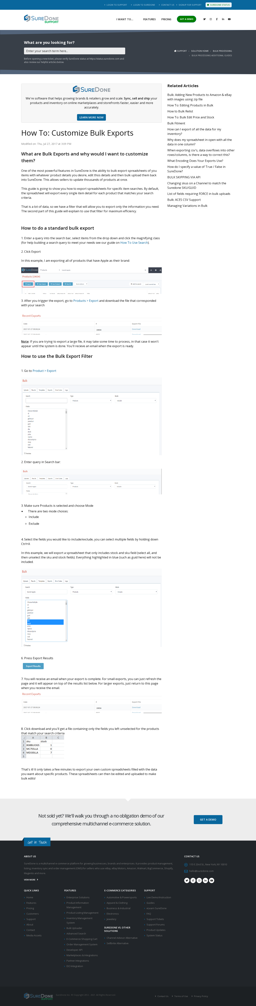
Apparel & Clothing (117, 902)
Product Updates (156, 930)
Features (149, 19)
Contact (30, 930)
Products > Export (85, 301)
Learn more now (91, 117)
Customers (32, 913)
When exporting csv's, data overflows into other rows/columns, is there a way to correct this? (201, 152)
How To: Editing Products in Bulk (190, 105)
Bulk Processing (222, 50)
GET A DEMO (186, 19)
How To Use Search (134, 243)
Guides (151, 902)
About (29, 924)
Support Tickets (155, 919)
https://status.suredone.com (104, 58)
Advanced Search (76, 933)
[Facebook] (216, 19)
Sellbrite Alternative (118, 943)
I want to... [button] (124, 19)
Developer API (74, 949)
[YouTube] (229, 19)
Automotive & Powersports (122, 897)
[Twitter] (204, 19)
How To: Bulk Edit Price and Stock (190, 117)
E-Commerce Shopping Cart (82, 939)
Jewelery (111, 919)
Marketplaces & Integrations (82, 955)
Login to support (116, 4)
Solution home (200, 50)
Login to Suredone (144, 4)
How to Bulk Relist (180, 111)
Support (182, 50)
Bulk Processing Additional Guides (212, 55)
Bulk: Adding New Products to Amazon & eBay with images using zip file (199, 97)
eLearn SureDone (157, 908)
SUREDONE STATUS (220, 4)
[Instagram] (210, 19)
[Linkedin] (223, 19)
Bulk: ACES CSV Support (184, 200)
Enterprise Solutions (78, 897)
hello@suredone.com (201, 871)
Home (29, 897)
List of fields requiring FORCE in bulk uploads (198, 194)
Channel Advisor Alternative (122, 937)
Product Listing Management (82, 912)
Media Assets (34, 935)
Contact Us (167, 4)
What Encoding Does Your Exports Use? (195, 161)
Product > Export (44, 371)
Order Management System (82, 944)
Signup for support (189, 4)
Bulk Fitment (176, 123)
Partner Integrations (78, 960)
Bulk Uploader (74, 928)
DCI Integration (75, 966)
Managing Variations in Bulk (187, 206)
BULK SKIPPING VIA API (184, 177)
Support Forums (156, 924)
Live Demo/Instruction (159, 897)
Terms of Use (181, 996)
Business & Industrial (118, 908)
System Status (154, 935)
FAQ (149, 913)
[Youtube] (211, 880)
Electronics (113, 913)
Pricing (166, 19)
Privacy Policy (200, 996)
